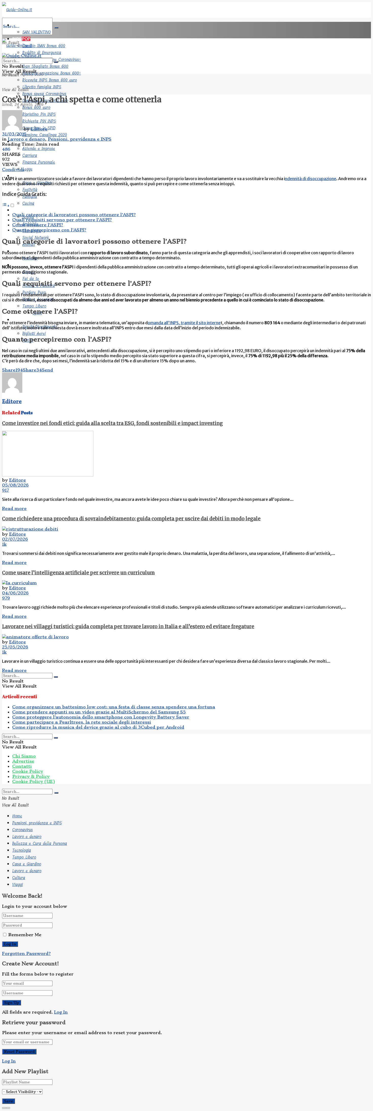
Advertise (23, 761)
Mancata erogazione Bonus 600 (51, 73)
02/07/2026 (15, 539)
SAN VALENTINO (36, 32)
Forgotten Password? (26, 953)
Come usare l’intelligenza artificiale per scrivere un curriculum (78, 573)
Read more (14, 508)
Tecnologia (21, 850)
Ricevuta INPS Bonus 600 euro (49, 80)
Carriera (29, 155)
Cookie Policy (27, 771)
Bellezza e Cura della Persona (39, 843)
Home (17, 816)
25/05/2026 (15, 646)
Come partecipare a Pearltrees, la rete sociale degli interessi (81, 722)
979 (6, 598)
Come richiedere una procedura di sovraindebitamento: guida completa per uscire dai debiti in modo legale (131, 519)
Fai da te (30, 278)
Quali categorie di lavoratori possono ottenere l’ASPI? (74, 214)
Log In (61, 1012)
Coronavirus (22, 829)
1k (4, 544)
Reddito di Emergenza (41, 52)
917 (5, 490)
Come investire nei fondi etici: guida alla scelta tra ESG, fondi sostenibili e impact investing (112, 423)
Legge (27, 169)
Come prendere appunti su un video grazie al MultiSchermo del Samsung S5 (99, 711)
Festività (29, 189)
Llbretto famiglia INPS (41, 86)
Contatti (22, 766)
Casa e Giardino (26, 864)
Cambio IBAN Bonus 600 (43, 45)
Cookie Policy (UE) (33, 781)
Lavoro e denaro (26, 139)
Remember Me (24, 934)
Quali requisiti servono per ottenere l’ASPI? (62, 219)
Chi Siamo (24, 756)
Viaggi (18, 320)
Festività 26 (23, 25)
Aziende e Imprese (38, 148)
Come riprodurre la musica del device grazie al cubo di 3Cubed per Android (98, 727)
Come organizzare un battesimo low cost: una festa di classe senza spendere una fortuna (113, 706)
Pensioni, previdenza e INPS (79, 139)
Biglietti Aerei (34, 333)
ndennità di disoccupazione (310, 178)
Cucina (28, 203)
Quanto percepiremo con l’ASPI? (49, 229)
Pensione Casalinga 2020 (44, 134)
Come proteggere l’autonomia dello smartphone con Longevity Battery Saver (100, 717)
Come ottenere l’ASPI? (37, 224)
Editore (39, 128)
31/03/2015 (14, 133)
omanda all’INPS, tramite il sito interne (184, 322)
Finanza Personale (38, 162)
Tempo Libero (34, 306)
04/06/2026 (15, 592)
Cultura (19, 210)
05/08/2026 (15, 485)
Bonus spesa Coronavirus (44, 93)
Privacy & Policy (31, 776)
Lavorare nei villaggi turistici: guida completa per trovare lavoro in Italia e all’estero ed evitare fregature (128, 626)
